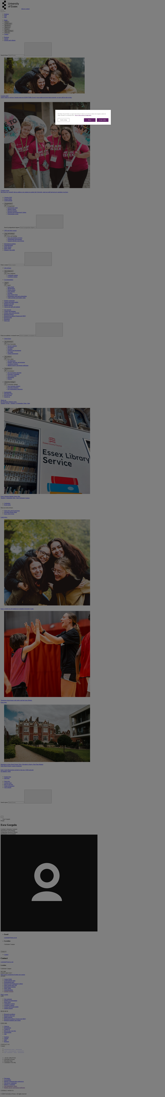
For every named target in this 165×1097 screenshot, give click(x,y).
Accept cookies (102, 119)
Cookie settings (63, 119)
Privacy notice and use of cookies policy (83, 115)
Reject (89, 119)
